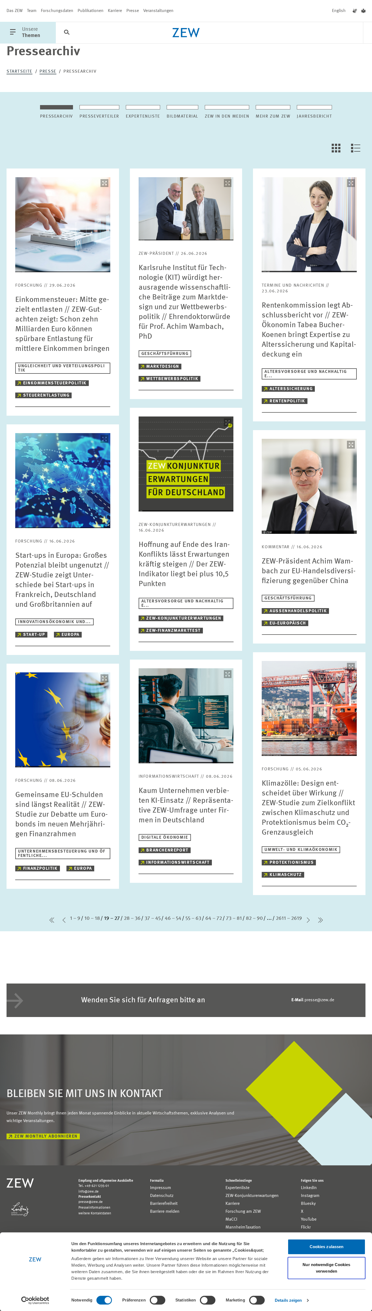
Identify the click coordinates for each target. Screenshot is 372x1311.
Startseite (19, 71)
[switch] (157, 1300)
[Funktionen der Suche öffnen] (67, 33)
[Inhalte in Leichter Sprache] (363, 11)
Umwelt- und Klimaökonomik (300, 850)
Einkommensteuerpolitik (55, 383)
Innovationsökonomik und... (54, 622)
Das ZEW (15, 11)
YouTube (308, 1219)
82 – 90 (254, 918)
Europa (71, 635)
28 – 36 (132, 918)
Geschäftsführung (165, 354)
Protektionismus (292, 862)
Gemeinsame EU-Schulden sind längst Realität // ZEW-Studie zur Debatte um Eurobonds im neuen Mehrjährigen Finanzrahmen (61, 814)
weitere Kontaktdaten (94, 1213)
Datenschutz (161, 1196)
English (339, 11)
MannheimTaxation (243, 1227)
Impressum (160, 1188)
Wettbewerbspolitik (172, 379)
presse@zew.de (312, 1000)
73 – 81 (234, 918)
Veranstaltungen (158, 11)
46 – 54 (173, 918)
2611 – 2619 (289, 918)
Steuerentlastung (46, 395)
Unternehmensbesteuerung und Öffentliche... (61, 853)
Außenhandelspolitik (298, 611)
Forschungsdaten (57, 11)
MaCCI (231, 1219)
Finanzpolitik (40, 868)
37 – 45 (153, 918)
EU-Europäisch (288, 623)
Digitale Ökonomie (164, 837)
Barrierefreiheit (164, 1204)
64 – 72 (213, 918)
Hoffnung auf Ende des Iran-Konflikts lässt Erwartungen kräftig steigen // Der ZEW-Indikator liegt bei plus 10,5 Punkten (184, 564)
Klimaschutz (286, 875)
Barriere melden (164, 1211)
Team (31, 11)
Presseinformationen (94, 1207)
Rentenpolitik (287, 401)
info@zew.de (88, 1191)
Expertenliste (237, 1188)
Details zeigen (288, 1300)
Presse (132, 11)
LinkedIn (309, 1188)
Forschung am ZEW (243, 1211)
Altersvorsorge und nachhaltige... (305, 374)
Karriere (115, 11)
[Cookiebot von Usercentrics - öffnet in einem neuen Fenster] (35, 1300)
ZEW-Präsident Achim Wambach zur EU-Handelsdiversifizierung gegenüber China (309, 571)
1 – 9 (75, 918)
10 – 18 (92, 918)
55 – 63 (193, 918)
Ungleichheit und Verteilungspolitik (61, 368)
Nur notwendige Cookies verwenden (326, 1267)
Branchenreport (167, 850)
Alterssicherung (291, 389)
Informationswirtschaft (177, 862)
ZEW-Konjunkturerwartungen (183, 618)
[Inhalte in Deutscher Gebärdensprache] (354, 11)
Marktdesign (162, 366)
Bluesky (308, 1204)
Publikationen (90, 11)
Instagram (310, 1196)
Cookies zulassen (327, 1246)
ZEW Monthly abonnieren (46, 1136)
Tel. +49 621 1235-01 (93, 1186)
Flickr (306, 1227)
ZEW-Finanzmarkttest (173, 631)
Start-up (34, 635)
